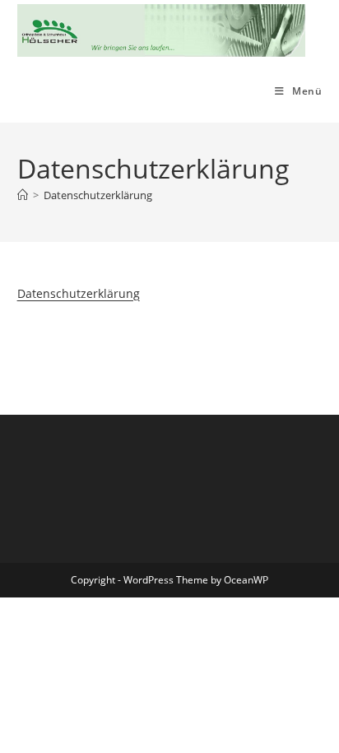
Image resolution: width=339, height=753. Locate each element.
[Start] (22, 195)
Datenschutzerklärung (98, 195)
